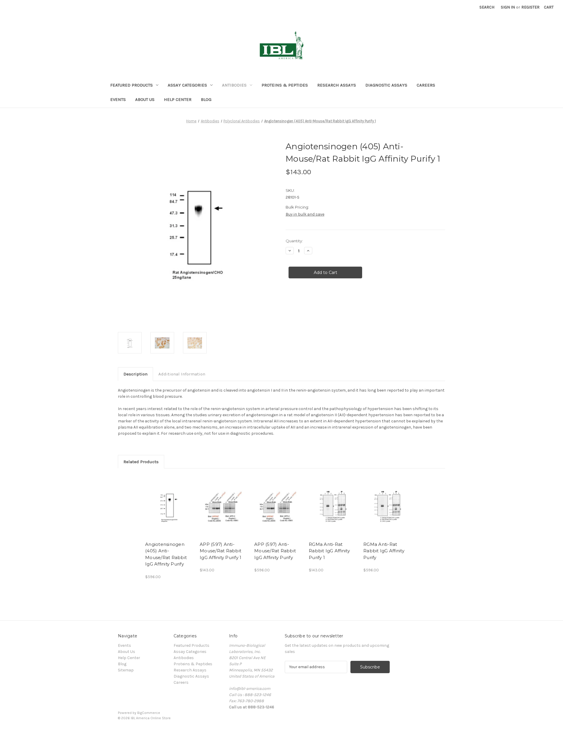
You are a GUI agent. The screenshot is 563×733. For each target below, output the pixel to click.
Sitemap (126, 670)
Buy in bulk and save (305, 214)
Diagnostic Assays (386, 85)
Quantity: (294, 240)
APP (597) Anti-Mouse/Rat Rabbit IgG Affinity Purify (275, 550)
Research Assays (336, 85)
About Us (145, 99)
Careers (426, 85)
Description (135, 374)
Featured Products (131, 85)
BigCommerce (148, 713)
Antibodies (234, 85)
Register (530, 7)
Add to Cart (169, 506)
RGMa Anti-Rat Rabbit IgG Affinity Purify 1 (329, 550)
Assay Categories (187, 85)
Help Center (177, 99)
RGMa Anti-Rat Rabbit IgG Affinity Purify (383, 550)
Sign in (508, 7)
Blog (206, 99)
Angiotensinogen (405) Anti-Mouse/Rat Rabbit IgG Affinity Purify (166, 554)
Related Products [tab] (141, 461)
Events (118, 99)
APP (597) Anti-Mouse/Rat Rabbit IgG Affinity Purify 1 (220, 550)
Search (486, 7)
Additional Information (181, 374)
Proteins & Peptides (285, 85)
